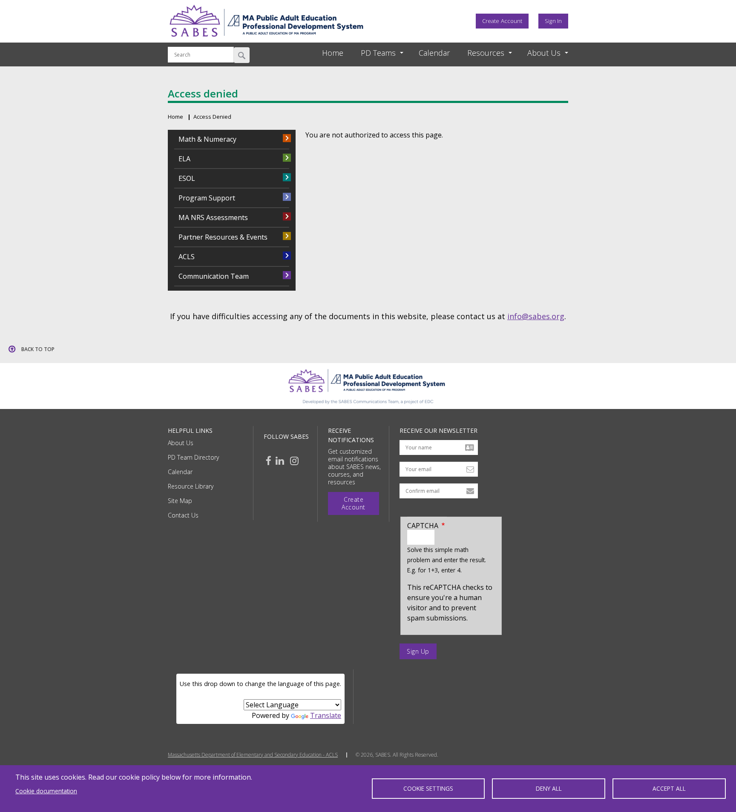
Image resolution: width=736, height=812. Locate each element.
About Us (180, 443)
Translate (325, 715)
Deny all (549, 788)
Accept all (669, 788)
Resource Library (190, 486)
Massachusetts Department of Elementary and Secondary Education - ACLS (253, 755)
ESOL (186, 178)
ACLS (186, 256)
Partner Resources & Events (222, 237)
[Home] (266, 39)
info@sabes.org (535, 316)
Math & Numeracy (207, 139)
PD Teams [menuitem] (378, 53)
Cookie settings (428, 788)
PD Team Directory (193, 457)
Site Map (180, 501)
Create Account (502, 21)
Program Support (206, 198)
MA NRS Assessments (213, 217)
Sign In (553, 21)
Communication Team (213, 276)
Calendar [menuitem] (434, 53)
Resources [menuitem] (485, 53)
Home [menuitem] (332, 53)
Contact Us (183, 515)
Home (175, 116)
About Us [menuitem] (544, 53)
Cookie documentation (46, 791)
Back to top (38, 349)
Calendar (180, 472)
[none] (374, 53)
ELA (184, 158)
